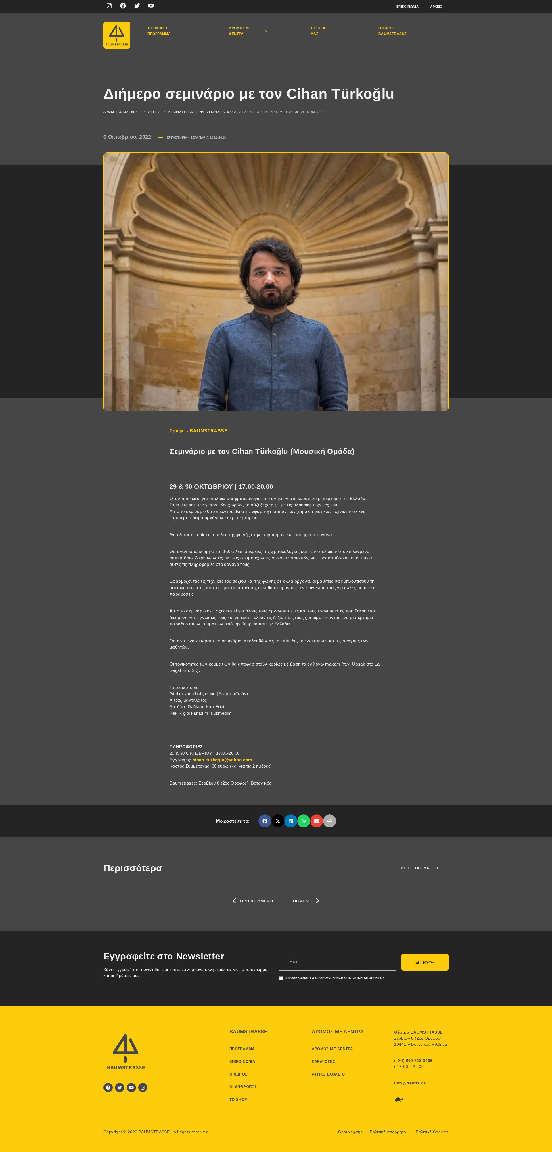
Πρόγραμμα (242, 1049)
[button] (264, 820)
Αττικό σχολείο (328, 1074)
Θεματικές (128, 112)
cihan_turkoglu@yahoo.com (222, 759)
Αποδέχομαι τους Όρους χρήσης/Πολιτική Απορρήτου (335, 977)
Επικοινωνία (407, 6)
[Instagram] (109, 5)
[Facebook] (123, 5)
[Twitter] (137, 5)
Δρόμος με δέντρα (240, 31)
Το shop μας (318, 31)
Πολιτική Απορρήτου (389, 1132)
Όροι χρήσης (350, 1132)
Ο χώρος (238, 1074)
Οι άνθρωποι (242, 1087)
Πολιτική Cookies (432, 1132)
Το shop (238, 1099)
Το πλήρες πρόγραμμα (159, 31)
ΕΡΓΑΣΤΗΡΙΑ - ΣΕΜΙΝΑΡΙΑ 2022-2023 (212, 112)
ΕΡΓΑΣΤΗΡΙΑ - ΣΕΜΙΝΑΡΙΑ (161, 112)
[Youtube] (151, 5)
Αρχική (109, 112)
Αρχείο (436, 6)
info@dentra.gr (409, 1083)
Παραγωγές (323, 1061)
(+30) (413, 1060)
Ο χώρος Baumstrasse (392, 31)
